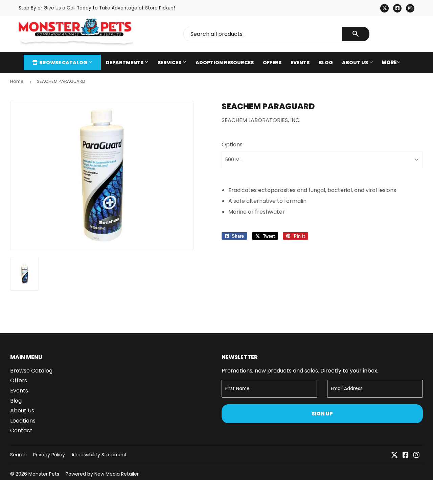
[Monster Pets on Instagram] (416, 455)
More (389, 62)
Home (17, 81)
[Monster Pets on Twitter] (394, 455)
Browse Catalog (63, 62)
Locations (23, 421)
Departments (125, 62)
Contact (21, 430)
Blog (326, 62)
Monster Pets (43, 474)
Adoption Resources (225, 62)
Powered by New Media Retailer (102, 474)
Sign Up (322, 413)
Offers (272, 62)
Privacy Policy (49, 454)
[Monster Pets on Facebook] (406, 455)
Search (18, 454)
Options (232, 144)
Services (170, 62)
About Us (355, 62)
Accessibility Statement (99, 454)
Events (300, 62)
